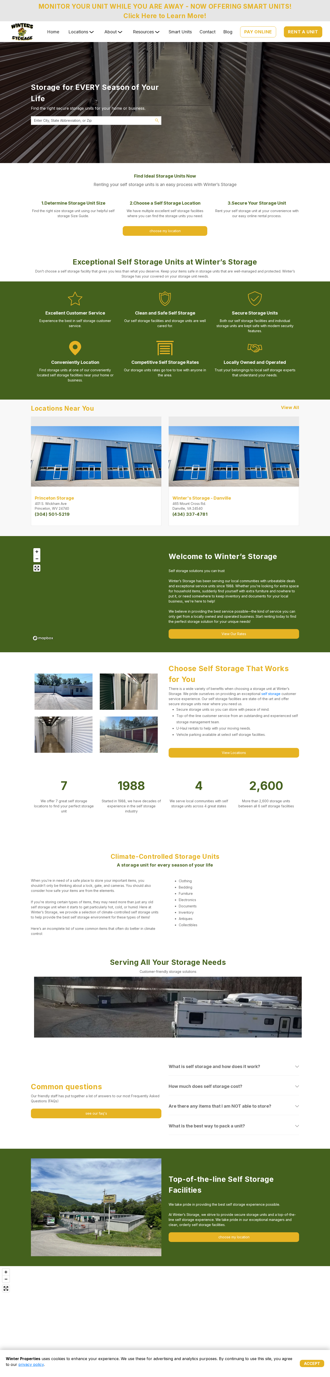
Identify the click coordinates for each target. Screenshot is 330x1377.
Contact (207, 31)
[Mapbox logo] (43, 638)
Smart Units (180, 31)
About (110, 31)
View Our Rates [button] (234, 634)
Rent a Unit (303, 31)
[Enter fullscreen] (36, 568)
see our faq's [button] (96, 1113)
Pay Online (258, 31)
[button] (54, 1007)
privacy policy (31, 1364)
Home (53, 31)
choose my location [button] (165, 231)
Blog (227, 31)
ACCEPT (312, 1363)
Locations (78, 31)
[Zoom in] (36, 551)
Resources (143, 31)
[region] (96, 594)
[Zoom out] (36, 558)
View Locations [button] (234, 753)
